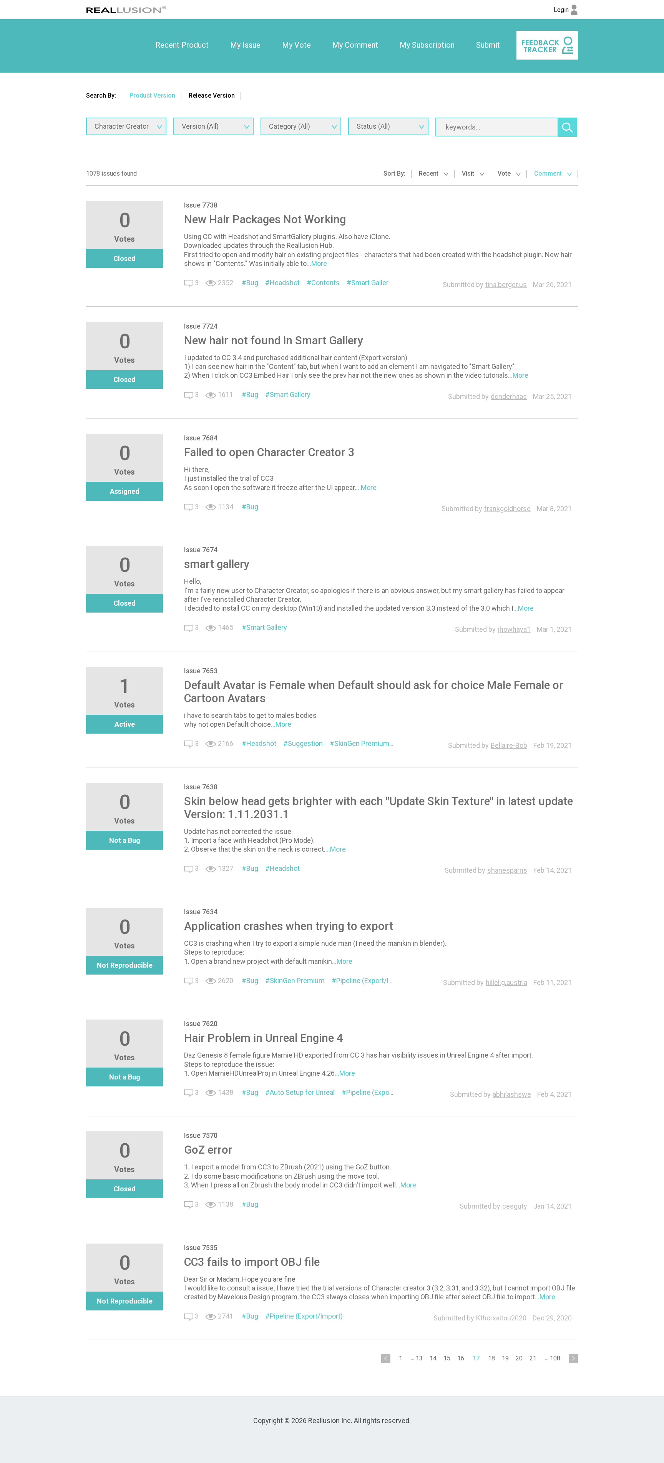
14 (433, 1358)
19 (505, 1358)
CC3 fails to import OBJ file (252, 1262)
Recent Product (182, 45)
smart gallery (216, 564)
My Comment (355, 45)
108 (555, 1358)
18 (491, 1358)
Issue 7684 (200, 438)
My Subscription (427, 45)
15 (446, 1358)
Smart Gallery (371, 283)
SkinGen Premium (361, 743)
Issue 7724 (200, 326)
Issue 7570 (200, 1135)
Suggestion (305, 743)
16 (460, 1358)
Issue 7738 (200, 205)
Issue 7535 (200, 1248)
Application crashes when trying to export (288, 926)
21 (533, 1358)
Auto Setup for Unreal (302, 1092)
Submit (488, 45)
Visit (469, 173)
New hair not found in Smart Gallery (273, 340)
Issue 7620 (200, 1024)
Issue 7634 (200, 912)
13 (419, 1358)
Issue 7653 (200, 671)
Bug (252, 283)
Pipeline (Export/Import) (372, 980)
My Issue (245, 45)
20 (519, 1358)
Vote (505, 173)
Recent (429, 173)
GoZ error (208, 1149)
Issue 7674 (200, 550)
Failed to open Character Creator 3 (269, 452)
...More (317, 263)
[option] (182, 45)
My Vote (296, 45)
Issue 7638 (200, 787)
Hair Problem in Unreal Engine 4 (263, 1038)
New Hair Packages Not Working (265, 219)
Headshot (285, 283)
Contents (325, 283)
